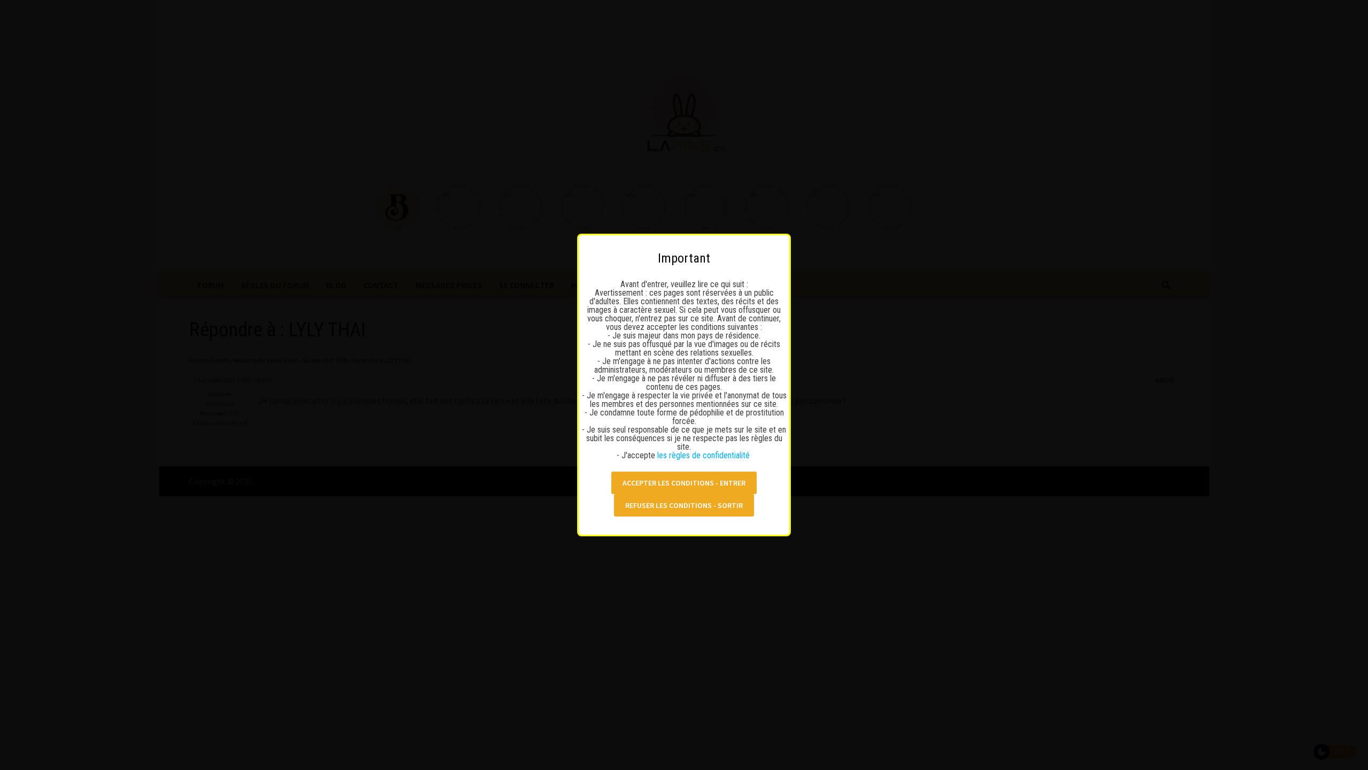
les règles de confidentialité (704, 455)
